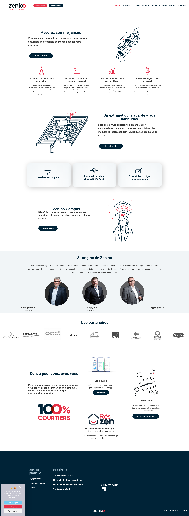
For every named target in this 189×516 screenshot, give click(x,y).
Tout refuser (13, 507)
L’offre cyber (181, 6)
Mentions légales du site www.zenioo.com (68, 480)
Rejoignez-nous (35, 479)
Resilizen (172, 6)
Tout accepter (13, 503)
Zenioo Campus (141, 6)
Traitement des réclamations (63, 475)
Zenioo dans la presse (37, 483)
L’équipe (154, 6)
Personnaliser (13, 511)
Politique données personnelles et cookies (68, 485)
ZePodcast (163, 6)
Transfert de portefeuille (62, 489)
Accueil (117, 6)
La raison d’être (127, 6)
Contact (32, 488)
